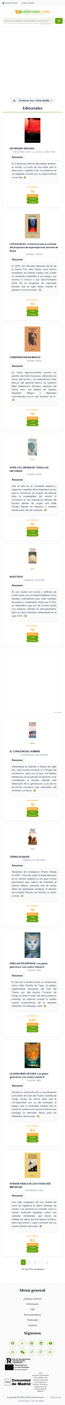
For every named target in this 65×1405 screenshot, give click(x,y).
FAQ (32, 1309)
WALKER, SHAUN (34, 254)
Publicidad (32, 1320)
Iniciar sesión (11, 3)
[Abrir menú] (59, 21)
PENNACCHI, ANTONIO (34, 860)
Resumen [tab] (17, 157)
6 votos (32, 1138)
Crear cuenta (27, 3)
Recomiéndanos (32, 1314)
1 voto (32, 311)
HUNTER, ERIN (34, 970)
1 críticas (32, 202)
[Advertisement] (32, 62)
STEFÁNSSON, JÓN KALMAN (34, 755)
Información (33, 1304)
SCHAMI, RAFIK (34, 474)
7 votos (32, 1027)
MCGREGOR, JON (34, 1190)
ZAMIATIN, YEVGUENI (34, 580)
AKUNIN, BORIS (34, 360)
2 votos (32, 199)
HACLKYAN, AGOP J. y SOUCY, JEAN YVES (34, 152)
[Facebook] (12, 1343)
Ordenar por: (34, 100)
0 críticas (32, 535)
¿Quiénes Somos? (32, 1298)
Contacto (32, 1325)
